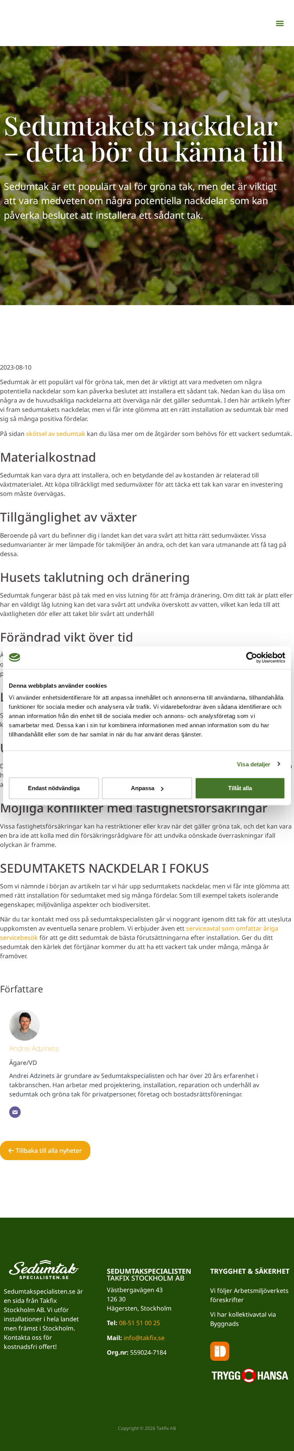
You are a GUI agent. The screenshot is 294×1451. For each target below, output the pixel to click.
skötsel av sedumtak (55, 433)
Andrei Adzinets (34, 1048)
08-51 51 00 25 (139, 1323)
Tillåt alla (240, 788)
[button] (280, 23)
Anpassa (142, 788)
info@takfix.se (144, 1338)
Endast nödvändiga (54, 788)
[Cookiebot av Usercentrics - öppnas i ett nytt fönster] (251, 657)
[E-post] (15, 1112)
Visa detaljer (253, 764)
